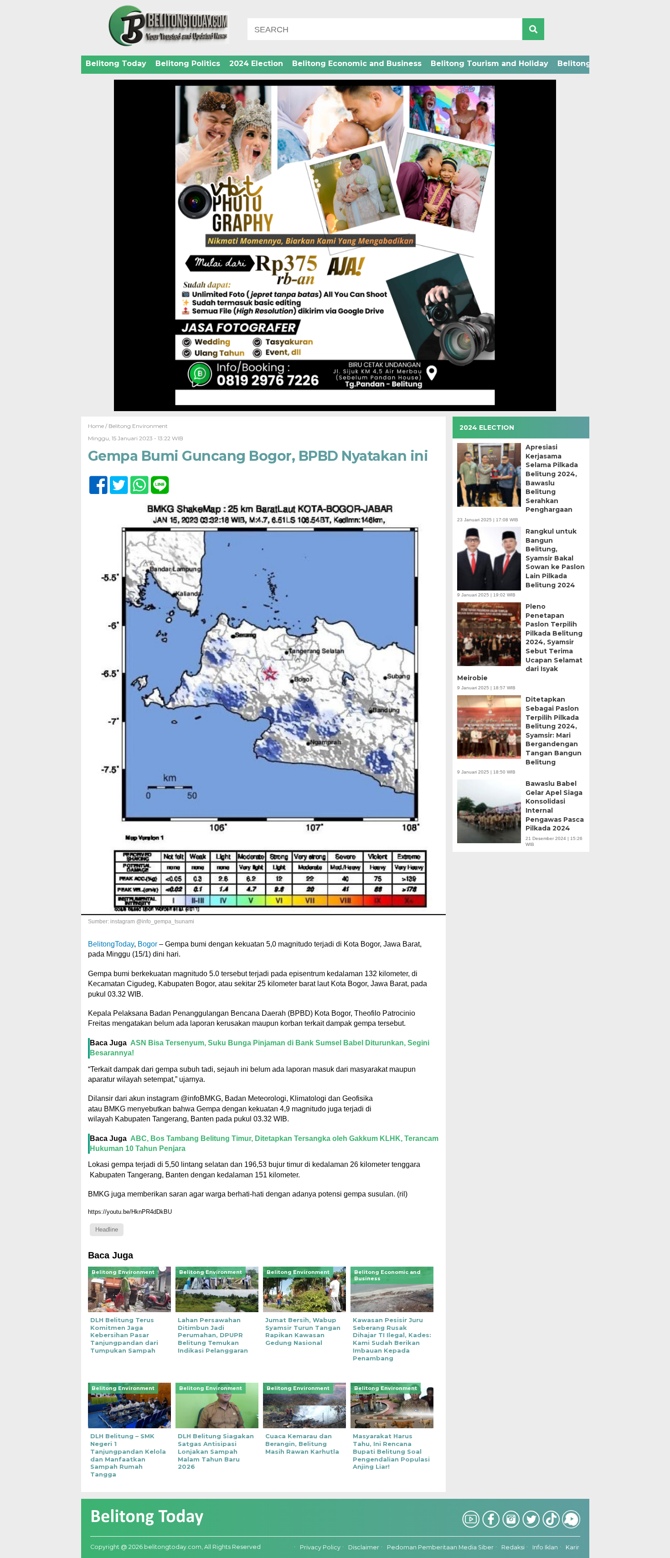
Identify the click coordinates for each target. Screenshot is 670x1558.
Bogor (147, 944)
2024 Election (256, 63)
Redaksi (513, 1547)
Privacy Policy (320, 1547)
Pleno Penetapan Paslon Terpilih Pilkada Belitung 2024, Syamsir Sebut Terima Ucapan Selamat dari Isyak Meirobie (519, 642)
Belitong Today (116, 63)
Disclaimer (363, 1547)
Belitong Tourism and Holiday (489, 63)
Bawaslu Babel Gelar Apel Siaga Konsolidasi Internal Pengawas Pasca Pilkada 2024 (555, 805)
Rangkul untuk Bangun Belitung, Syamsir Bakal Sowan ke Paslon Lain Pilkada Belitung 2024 (555, 558)
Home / (98, 426)
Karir (572, 1547)
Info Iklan (545, 1547)
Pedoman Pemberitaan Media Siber (440, 1547)
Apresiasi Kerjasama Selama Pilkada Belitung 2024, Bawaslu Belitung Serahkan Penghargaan (552, 478)
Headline (106, 1229)
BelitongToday (111, 944)
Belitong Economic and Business (357, 63)
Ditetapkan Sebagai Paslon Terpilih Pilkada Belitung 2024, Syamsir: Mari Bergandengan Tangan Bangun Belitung (554, 730)
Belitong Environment (138, 426)
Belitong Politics (187, 63)
